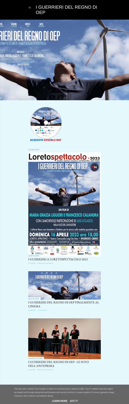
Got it (74, 400)
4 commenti (42, 310)
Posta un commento (45, 263)
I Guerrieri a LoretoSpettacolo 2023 (58, 259)
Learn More (59, 400)
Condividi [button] (31, 263)
